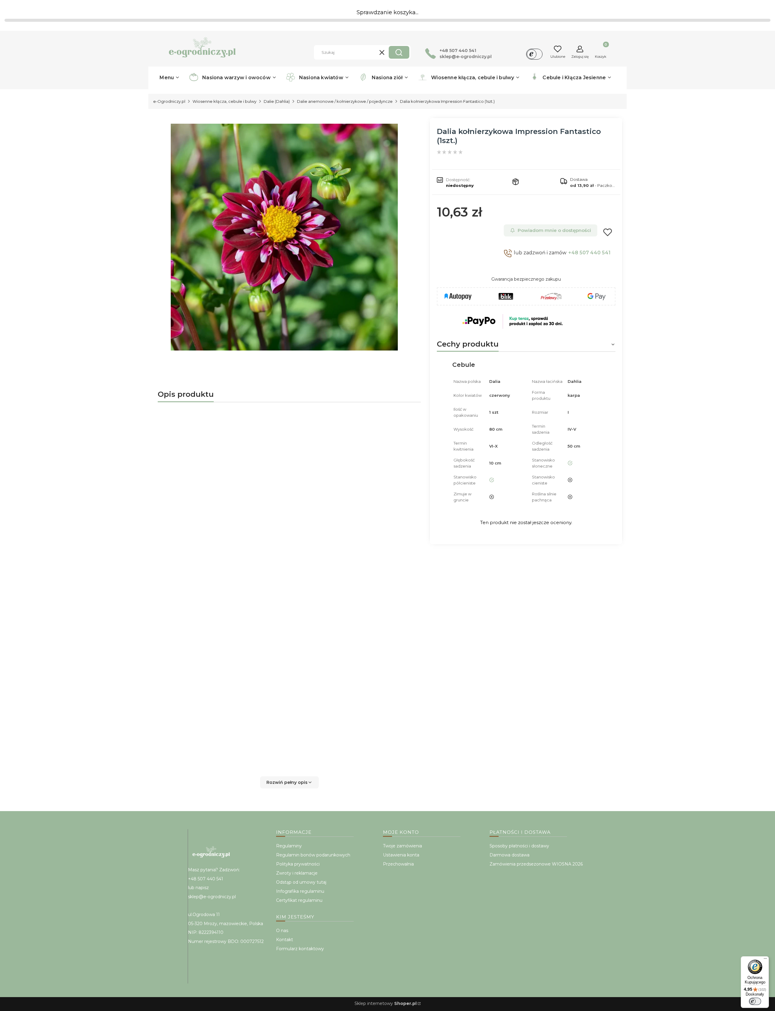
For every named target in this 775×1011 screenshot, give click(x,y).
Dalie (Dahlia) (277, 101)
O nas (282, 930)
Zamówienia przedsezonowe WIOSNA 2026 (536, 864)
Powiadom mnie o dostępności (554, 230)
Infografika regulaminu (300, 891)
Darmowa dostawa (509, 855)
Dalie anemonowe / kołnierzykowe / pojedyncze (345, 101)
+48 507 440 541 (589, 253)
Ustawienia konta (401, 855)
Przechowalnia (398, 864)
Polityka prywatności (298, 864)
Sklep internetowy (386, 1003)
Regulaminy (289, 846)
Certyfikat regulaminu (299, 900)
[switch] (755, 1001)
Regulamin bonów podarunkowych (313, 855)
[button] (399, 52)
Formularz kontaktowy (300, 948)
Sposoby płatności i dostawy (519, 846)
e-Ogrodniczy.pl (169, 101)
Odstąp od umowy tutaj (301, 882)
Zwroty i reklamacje (297, 873)
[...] (284, 237)
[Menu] (765, 960)
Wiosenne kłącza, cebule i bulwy (224, 101)
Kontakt (284, 939)
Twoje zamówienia (402, 846)
